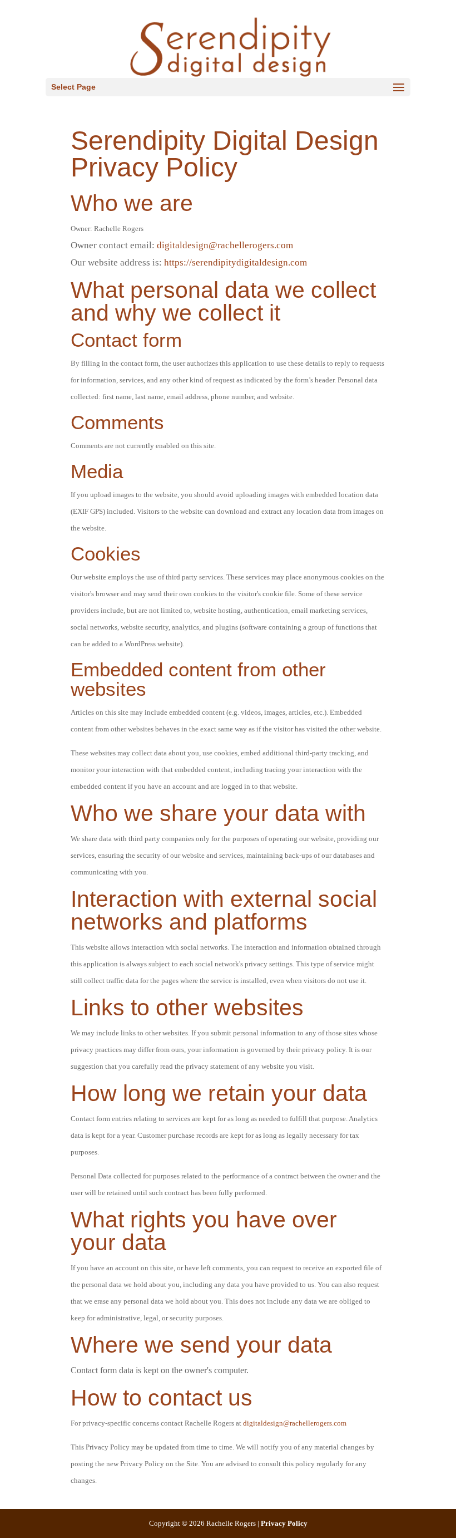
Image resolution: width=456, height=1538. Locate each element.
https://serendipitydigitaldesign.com (235, 262)
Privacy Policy (284, 1523)
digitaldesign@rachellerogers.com (226, 245)
